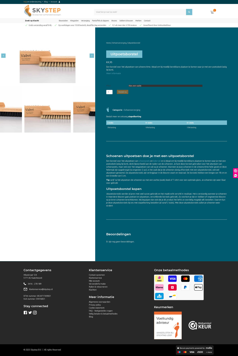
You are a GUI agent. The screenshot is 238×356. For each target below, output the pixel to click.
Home (108, 43)
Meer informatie (113, 73)
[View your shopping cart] (212, 12)
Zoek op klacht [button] (32, 21)
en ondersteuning (32, 2)
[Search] (189, 12)
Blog (46, 2)
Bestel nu (123, 92)
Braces (114, 21)
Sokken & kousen (126, 21)
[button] (3, 56)
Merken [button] (138, 21)
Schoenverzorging (119, 43)
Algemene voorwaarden (99, 302)
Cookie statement (96, 308)
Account (54, 2)
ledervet (157, 161)
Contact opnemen (97, 275)
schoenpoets (144, 161)
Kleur (108, 86)
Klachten (93, 290)
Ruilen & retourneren (98, 287)
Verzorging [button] (85, 21)
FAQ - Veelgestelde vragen (101, 311)
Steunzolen (63, 21)
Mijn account (94, 281)
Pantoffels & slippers (100, 21)
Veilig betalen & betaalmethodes (103, 314)
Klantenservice (95, 278)
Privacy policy (95, 305)
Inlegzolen (74, 21)
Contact (147, 21)
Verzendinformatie (97, 284)
